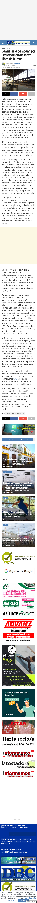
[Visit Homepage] (18, 43)
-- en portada (7, 472)
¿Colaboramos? (23, 827)
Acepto (24, 900)
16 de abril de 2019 (9, 66)
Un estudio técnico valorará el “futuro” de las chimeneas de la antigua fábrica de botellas (18, 540)
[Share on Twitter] (6, 94)
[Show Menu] (2, 42)
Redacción (17, 64)
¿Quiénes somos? (6, 826)
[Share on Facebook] (14, 94)
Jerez (8, 48)
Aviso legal (13, 827)
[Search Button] (34, 42)
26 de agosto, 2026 (8, 466)
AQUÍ (15, 378)
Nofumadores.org (18, 413)
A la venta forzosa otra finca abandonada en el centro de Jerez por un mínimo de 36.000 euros (18, 461)
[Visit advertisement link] (18, 429)
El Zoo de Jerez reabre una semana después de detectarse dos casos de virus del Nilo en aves (17, 514)
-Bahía (5, 445)
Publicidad (4, 827)
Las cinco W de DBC (20, 826)
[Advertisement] (18, 18)
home (3, 48)
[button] (22, 834)
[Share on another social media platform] (31, 94)
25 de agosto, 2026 (9, 519)
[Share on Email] (23, 94)
